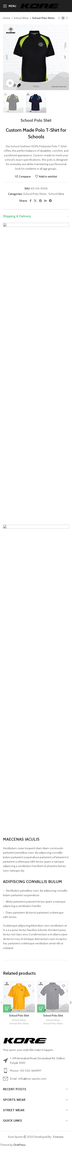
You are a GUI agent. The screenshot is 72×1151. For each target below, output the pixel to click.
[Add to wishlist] (29, 986)
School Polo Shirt (19, 1015)
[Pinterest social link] (40, 200)
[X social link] (35, 200)
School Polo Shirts (43, 18)
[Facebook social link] (30, 200)
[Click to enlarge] (10, 83)
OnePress (19, 1145)
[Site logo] (39, 5)
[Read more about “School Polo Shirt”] (7, 1008)
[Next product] (67, 18)
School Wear (21, 18)
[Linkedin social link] (45, 200)
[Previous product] (59, 18)
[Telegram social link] (50, 200)
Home (7, 18)
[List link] (36, 1070)
